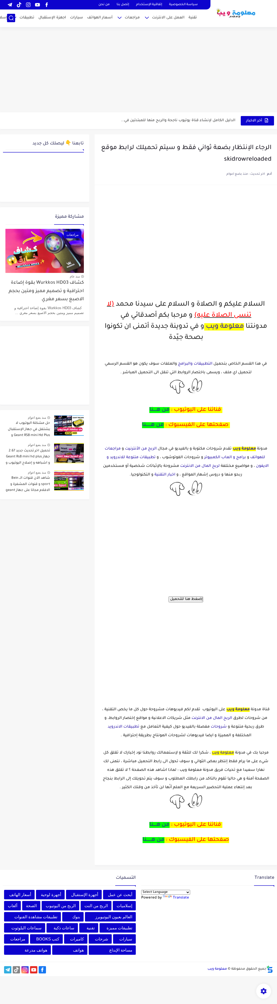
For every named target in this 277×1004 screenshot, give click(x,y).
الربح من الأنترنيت (140, 449)
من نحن (104, 4)
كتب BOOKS (47, 939)
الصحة (31, 905)
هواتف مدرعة (36, 950)
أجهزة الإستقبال (84, 894)
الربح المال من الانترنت (212, 718)
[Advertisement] (138, 70)
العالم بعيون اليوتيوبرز (113, 916)
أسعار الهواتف (100, 18)
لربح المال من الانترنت (200, 466)
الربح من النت (96, 905)
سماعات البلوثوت (26, 928)
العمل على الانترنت (168, 18)
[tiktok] (19, 4)
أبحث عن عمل (120, 894)
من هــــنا (159, 410)
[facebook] (46, 4)
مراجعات (132, 18)
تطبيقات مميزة (119, 928)
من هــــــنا (153, 425)
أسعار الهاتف (20, 894)
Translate (181, 898)
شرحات (101, 939)
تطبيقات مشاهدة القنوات (35, 916)
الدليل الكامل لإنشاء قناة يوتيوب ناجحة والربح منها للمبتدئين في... (178, 120)
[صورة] (69, 425)
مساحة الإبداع (120, 950)
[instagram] (28, 4)
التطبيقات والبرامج (195, 364)
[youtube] (37, 4)
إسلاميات (124, 905)
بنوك (76, 916)
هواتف (78, 950)
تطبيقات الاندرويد (123, 727)
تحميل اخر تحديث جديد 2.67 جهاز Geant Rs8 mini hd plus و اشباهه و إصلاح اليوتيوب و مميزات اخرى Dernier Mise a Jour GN (28, 458)
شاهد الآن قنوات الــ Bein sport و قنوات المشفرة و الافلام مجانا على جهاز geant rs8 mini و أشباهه (28, 485)
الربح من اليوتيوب (61, 905)
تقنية (193, 18)
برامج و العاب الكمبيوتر (225, 457)
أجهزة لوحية (51, 894)
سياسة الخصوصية (183, 4)
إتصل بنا (123, 4)
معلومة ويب (225, 327)
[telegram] (9, 4)
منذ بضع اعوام (37, 418)
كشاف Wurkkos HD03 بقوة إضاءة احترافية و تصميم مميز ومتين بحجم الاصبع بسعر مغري (46, 291)
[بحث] (11, 18)
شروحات (219, 727)
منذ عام (75, 276)
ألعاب (12, 905)
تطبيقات (26, 18)
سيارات (76, 18)
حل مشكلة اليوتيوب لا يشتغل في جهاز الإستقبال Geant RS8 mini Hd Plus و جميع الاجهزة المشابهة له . (28, 430)
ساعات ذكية (64, 928)
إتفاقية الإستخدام (149, 4)
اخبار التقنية (164, 475)
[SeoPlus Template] (269, 969)
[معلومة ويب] (236, 13)
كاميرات (77, 939)
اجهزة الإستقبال (52, 18)
